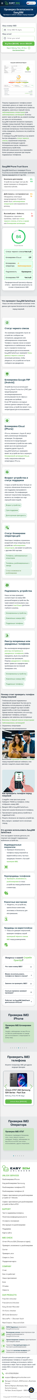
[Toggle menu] (2, 3)
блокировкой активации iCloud (17, 456)
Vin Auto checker (9, 1311)
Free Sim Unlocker (9, 1299)
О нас (4, 1270)
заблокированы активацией (13, 115)
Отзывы (5, 1286)
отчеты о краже (23, 221)
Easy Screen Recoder (10, 1307)
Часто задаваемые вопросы (13, 1213)
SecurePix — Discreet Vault (13, 1319)
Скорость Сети (8, 1257)
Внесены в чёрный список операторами (18, 720)
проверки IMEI (12, 862)
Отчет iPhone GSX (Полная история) (16, 1241)
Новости (5, 1290)
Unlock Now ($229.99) (18, 1101)
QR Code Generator (10, 1315)
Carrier (5, 1249)
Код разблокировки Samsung (13, 1183)
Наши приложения (9, 1278)
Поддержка (6, 1229)
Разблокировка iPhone (11, 1179)
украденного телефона (20, 661)
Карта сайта (7, 1233)
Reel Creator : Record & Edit (13, 1323)
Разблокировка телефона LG (13, 1191)
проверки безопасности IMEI (23, 759)
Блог (4, 1282)
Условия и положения (10, 1221)
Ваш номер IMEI (9, 25)
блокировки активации (16, 223)
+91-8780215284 (12, 1373)
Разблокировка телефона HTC (13, 1187)
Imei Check (18, 605)
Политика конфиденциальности (14, 1217)
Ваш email (7, 34)
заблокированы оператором (13, 112)
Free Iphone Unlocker (10, 1303)
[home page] (16, 1168)
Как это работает (8, 1274)
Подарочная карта (9, 1261)
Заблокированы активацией (13, 723)
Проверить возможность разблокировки (17, 1245)
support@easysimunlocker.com (17, 1377)
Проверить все (8, 1253)
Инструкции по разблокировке (13, 1225)
